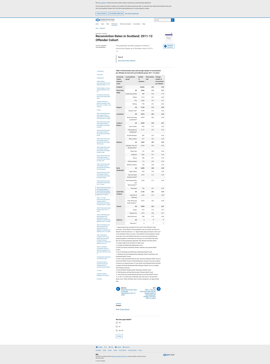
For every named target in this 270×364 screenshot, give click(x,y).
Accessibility (98, 350)
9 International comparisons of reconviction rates (104, 257)
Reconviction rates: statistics (126, 60)
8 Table (98, 110)
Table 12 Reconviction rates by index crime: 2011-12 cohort (103, 209)
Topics (102, 24)
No (119, 326)
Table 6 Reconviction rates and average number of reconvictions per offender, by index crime (103, 158)
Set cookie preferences (132, 13)
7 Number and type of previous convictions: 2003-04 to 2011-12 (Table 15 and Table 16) (104, 104)
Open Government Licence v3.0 (119, 356)
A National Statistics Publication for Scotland (103, 274)
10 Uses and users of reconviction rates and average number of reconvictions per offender (103, 264)
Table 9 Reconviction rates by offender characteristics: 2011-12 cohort (103, 182)
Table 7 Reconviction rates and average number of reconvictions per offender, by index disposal (103, 166)
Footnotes (99, 279)
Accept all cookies (101, 13)
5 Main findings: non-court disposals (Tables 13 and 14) (103, 89)
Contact (110, 350)
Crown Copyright (122, 350)
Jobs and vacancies (132, 350)
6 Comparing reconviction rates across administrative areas (103, 96)
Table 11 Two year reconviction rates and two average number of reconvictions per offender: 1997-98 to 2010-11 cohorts (103, 201)
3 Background (100, 78)
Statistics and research (125, 24)
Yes (120, 322)
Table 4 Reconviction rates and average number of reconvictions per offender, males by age (103, 141)
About (97, 24)
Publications (114, 24)
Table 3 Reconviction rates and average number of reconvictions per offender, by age (103, 133)
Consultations (136, 24)
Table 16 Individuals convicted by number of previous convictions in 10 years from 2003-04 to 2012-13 (104, 250)
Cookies (115, 350)
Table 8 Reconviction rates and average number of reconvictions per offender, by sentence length (103, 175)
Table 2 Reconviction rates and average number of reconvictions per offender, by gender (103, 124)
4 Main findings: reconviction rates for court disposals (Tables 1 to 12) (103, 83)
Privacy (140, 350)
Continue (119, 336)
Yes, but (121, 330)
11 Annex (99, 270)
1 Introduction (100, 71)
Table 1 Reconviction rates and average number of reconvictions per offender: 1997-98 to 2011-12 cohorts (103, 116)
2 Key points (100, 74)
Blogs (144, 24)
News (107, 24)
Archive (104, 350)
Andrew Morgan (124, 309)
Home (97, 28)
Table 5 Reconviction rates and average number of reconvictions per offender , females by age (103, 150)
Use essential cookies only (116, 13)
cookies (102, 3)
